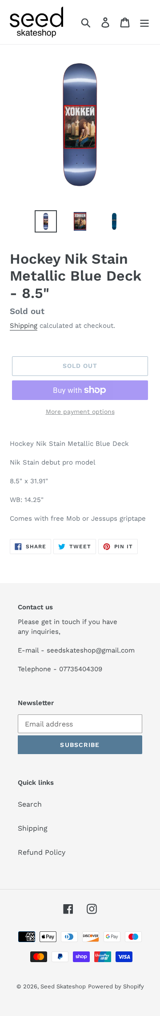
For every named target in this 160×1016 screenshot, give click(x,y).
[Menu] (144, 22)
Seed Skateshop (63, 986)
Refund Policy (41, 852)
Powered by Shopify (116, 986)
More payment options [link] (80, 411)
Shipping (23, 326)
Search (30, 804)
